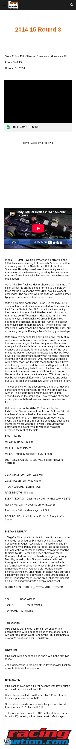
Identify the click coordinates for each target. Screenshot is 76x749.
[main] (38, 29)
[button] (4, 5)
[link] (38, 105)
